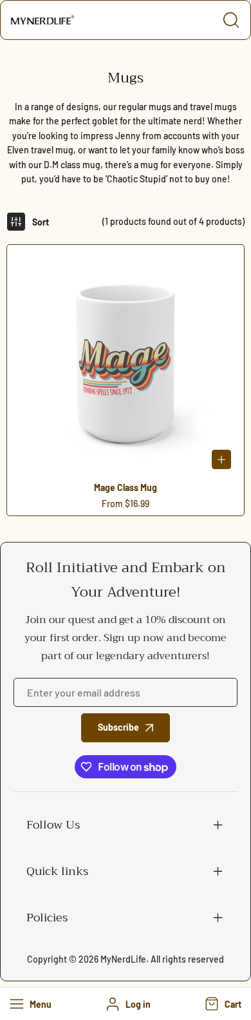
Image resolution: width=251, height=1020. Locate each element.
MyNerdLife (123, 959)
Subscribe (118, 727)
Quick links (57, 871)
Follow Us (53, 824)
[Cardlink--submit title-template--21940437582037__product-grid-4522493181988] (125, 363)
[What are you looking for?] (231, 20)
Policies (47, 917)
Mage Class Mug (125, 487)
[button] (221, 1004)
